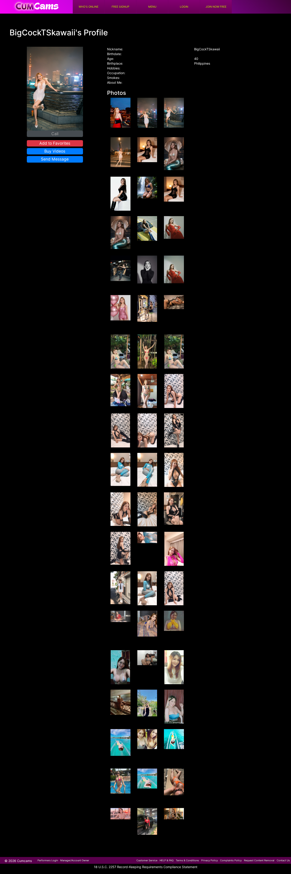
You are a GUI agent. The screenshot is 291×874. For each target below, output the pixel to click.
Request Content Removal (259, 860)
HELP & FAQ (166, 860)
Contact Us (283, 860)
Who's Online (88, 6)
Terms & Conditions (187, 860)
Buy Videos (54, 151)
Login (184, 6)
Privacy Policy (209, 860)
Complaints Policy (231, 860)
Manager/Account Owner (74, 860)
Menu (152, 6)
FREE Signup (120, 6)
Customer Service (146, 860)
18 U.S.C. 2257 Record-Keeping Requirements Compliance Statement (145, 867)
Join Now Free (216, 6)
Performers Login (48, 860)
